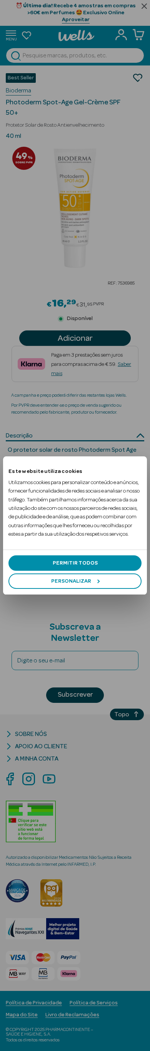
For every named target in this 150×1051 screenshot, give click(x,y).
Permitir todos (75, 563)
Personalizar (71, 581)
